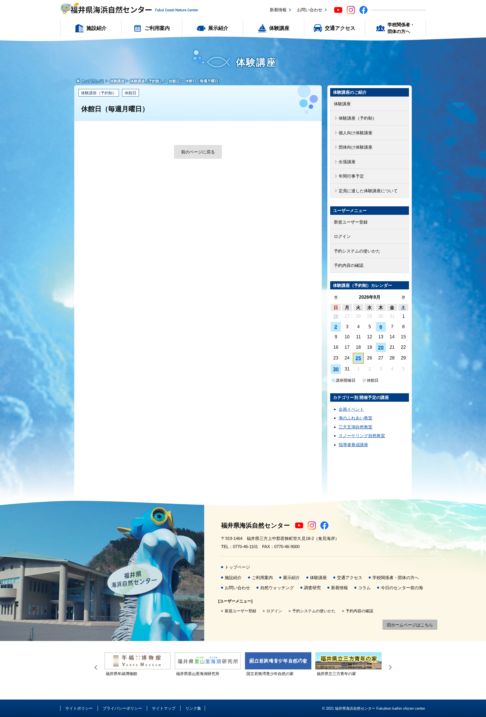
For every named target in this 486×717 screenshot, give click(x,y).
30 (336, 369)
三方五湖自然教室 (355, 427)
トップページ (237, 567)
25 (358, 358)
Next (389, 667)
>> (403, 296)
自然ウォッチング (277, 587)
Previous (97, 667)
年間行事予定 (351, 176)
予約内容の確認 (348, 265)
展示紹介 (218, 28)
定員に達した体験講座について (368, 190)
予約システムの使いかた (357, 251)
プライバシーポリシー (122, 708)
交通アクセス (340, 28)
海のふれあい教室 (355, 418)
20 (381, 347)
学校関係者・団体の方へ (401, 28)
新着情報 (278, 9)
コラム (364, 587)
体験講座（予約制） (98, 93)
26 (335, 316)
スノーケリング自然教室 (362, 435)
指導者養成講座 (353, 444)
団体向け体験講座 (355, 147)
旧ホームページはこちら (410, 624)
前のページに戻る (198, 151)
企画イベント (351, 409)
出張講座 (347, 161)
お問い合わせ (309, 9)
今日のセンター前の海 (402, 587)
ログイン (342, 236)
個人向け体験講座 (355, 132)
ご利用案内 (157, 28)
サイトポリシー (79, 708)
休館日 (130, 93)
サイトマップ (164, 708)
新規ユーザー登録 (351, 222)
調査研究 (312, 587)
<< (336, 296)
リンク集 (193, 708)
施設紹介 (96, 28)
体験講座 (279, 28)
